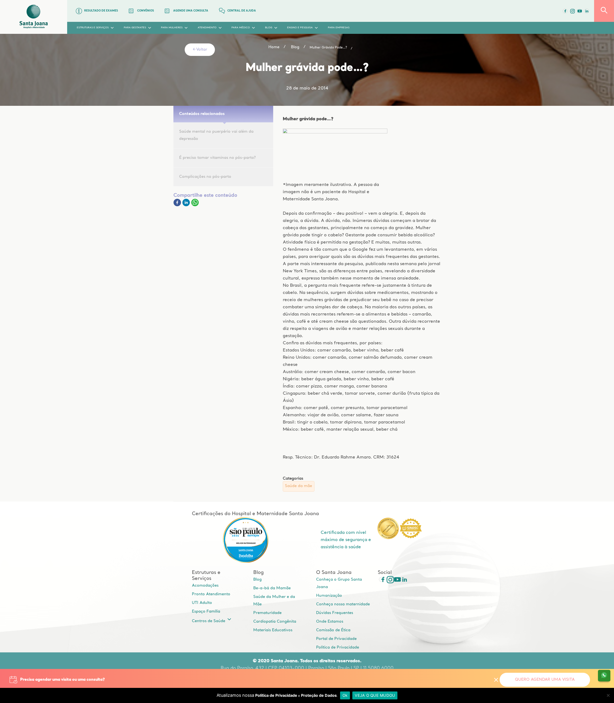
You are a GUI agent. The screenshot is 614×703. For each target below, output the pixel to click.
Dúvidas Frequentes (334, 613)
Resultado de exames (101, 11)
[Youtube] (579, 11)
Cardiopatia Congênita (274, 622)
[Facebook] (565, 11)
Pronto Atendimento (211, 594)
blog (295, 47)
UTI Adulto (202, 603)
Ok (345, 695)
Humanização (329, 596)
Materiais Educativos (272, 630)
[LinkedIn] (586, 11)
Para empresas (338, 28)
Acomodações (205, 586)
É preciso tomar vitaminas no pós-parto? (217, 158)
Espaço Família (206, 612)
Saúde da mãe (298, 486)
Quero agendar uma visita (545, 680)
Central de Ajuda (241, 11)
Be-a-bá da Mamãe (272, 588)
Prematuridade (267, 613)
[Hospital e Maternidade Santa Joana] (33, 17)
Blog (257, 580)
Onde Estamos (329, 622)
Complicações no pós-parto (205, 177)
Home (273, 47)
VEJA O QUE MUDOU (375, 695)
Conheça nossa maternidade (343, 604)
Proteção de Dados (319, 695)
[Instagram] (388, 579)
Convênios (145, 11)
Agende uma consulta (190, 11)
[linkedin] (186, 205)
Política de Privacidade (337, 647)
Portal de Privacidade (336, 639)
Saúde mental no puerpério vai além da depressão (216, 135)
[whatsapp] (195, 205)
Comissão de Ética (333, 630)
